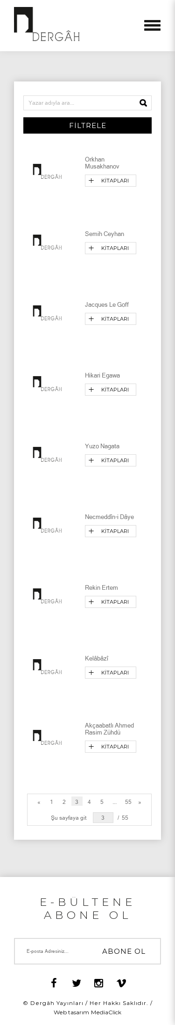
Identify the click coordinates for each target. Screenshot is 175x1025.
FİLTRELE (87, 125)
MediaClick (106, 1012)
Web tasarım (71, 1012)
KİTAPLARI (115, 180)
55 (128, 802)
